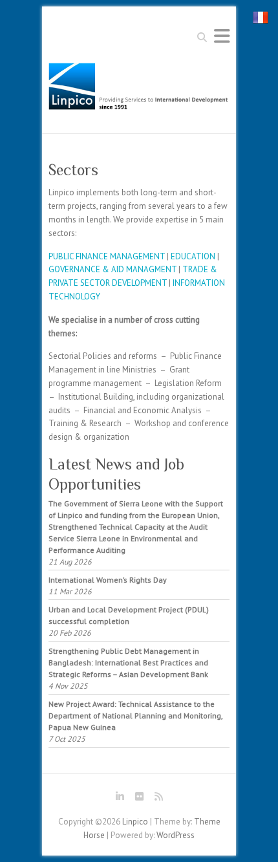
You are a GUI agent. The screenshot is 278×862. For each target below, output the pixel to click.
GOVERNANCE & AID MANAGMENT (112, 269)
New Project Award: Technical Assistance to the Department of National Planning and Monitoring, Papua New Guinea (135, 715)
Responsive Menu (222, 36)
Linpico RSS (158, 798)
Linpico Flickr (139, 798)
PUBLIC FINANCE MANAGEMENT (106, 256)
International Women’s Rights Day (107, 580)
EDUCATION (193, 256)
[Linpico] (139, 90)
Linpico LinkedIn (119, 798)
